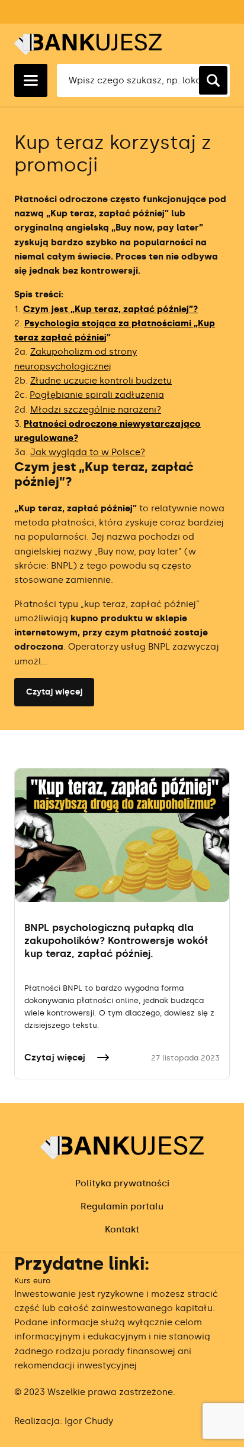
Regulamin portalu (122, 1206)
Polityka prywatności (122, 1183)
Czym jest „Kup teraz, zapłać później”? (110, 309)
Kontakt (122, 1229)
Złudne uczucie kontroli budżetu (101, 380)
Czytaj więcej (54, 692)
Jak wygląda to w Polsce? (87, 452)
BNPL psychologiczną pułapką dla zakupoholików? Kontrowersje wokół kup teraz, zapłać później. (116, 940)
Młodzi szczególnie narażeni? (95, 409)
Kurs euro (32, 1280)
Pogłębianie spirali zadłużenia (97, 395)
